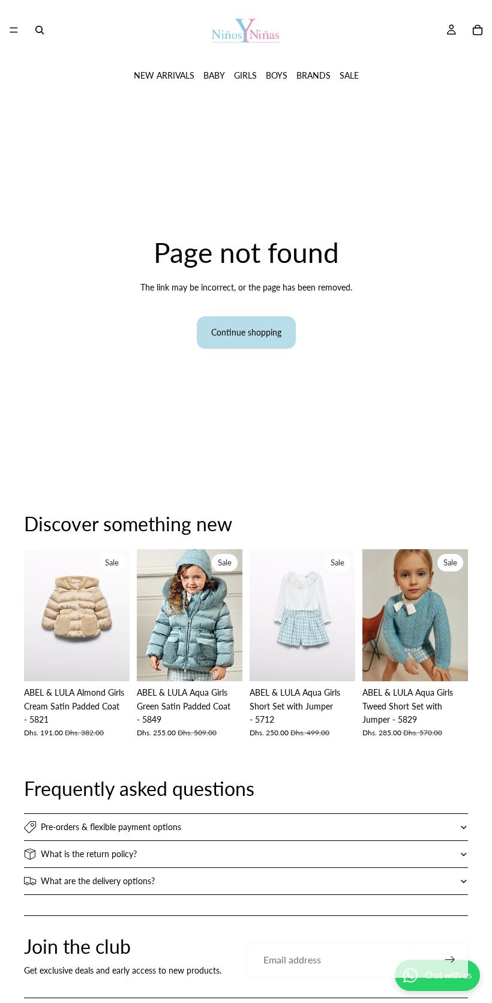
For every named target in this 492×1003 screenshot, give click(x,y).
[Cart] (477, 30)
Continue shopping (246, 332)
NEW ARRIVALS (164, 75)
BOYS (276, 75)
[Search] (39, 30)
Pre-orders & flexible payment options (111, 827)
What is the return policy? (89, 854)
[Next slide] (116, 615)
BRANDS (313, 75)
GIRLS (245, 75)
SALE (349, 75)
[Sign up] (450, 959)
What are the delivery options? (98, 881)
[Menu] (14, 30)
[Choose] (111, 662)
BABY (214, 75)
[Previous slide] (37, 615)
